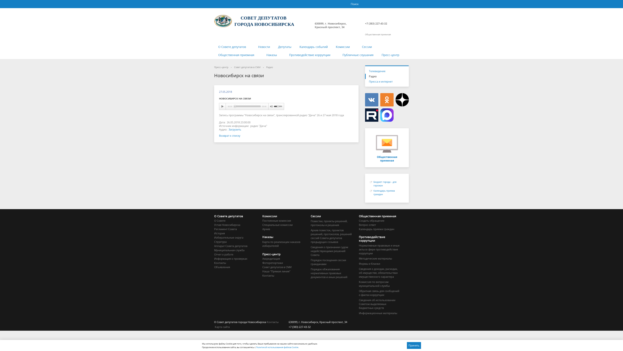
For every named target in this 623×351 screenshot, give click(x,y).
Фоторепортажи (272, 263)
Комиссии (343, 47)
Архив (266, 229)
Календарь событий (313, 47)
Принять (414, 345)
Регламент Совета (225, 229)
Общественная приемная (236, 55)
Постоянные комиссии (276, 220)
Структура (220, 242)
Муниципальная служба (229, 250)
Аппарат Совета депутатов (230, 246)
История (219, 233)
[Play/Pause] (222, 106)
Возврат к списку (229, 135)
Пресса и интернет (381, 81)
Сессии (367, 47)
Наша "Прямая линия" (276, 271)
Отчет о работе (223, 254)
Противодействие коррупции (309, 55)
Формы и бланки (369, 264)
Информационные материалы (378, 313)
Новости (264, 47)
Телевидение (377, 71)
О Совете (220, 220)
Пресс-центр (390, 55)
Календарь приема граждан (376, 229)
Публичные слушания (357, 55)
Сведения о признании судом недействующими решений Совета (329, 251)
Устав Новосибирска (227, 225)
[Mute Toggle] (271, 106)
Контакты (220, 263)
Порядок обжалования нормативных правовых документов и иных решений (329, 273)
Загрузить (235, 129)
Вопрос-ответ (367, 225)
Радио (269, 67)
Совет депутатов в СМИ (247, 67)
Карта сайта (222, 327)
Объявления (222, 267)
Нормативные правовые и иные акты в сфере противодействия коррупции (379, 249)
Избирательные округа (228, 237)
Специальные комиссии (277, 225)
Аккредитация (271, 258)
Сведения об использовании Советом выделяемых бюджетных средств (377, 304)
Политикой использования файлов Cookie (277, 347)
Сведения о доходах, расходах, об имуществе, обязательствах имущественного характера (378, 273)
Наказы (271, 55)
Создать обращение (371, 220)
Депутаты (284, 47)
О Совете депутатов (232, 47)
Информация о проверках (230, 258)
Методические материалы (375, 258)
